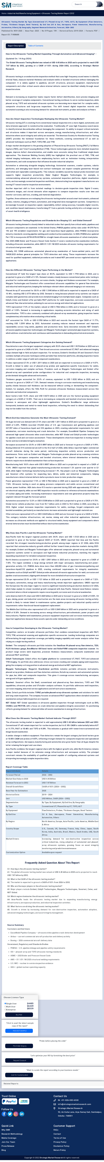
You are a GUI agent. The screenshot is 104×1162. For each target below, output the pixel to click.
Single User (11, 1004)
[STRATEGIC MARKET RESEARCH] (12, 5)
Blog (4, 1150)
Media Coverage (9, 1138)
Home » (5, 13)
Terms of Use (60, 1138)
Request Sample (20, 1031)
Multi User (10, 1007)
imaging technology (46, 166)
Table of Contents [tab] (35, 46)
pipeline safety (70, 228)
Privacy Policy (60, 1142)
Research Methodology (12, 1134)
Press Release (8, 1146)
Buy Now (19, 1015)
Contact (57, 1134)
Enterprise (11, 1010)
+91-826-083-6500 (70, 1100)
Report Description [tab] (16, 46)
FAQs (56, 1130)
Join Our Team (8, 1142)
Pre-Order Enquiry (19, 1046)
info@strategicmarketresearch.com (74, 1104)
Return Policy (60, 1150)
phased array (11, 103)
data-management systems (73, 202)
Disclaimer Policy (61, 1146)
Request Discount (19, 1060)
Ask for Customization (19, 1075)
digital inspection (78, 107)
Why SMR (6, 1130)
